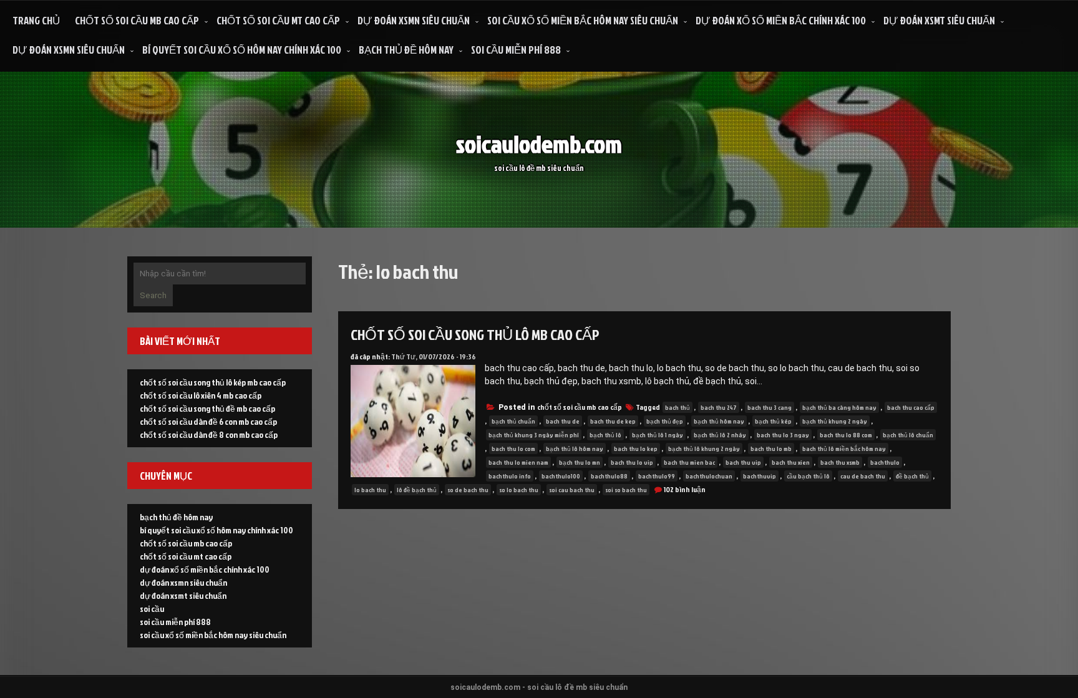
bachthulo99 (656, 476)
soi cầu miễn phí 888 (516, 49)
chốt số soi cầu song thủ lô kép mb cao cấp (213, 382)
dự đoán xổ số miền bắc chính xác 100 (781, 20)
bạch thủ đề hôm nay (406, 49)
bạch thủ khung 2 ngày (834, 421)
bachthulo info (509, 476)
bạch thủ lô (605, 434)
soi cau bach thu (572, 489)
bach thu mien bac (689, 462)
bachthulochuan (709, 476)
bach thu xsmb (840, 462)
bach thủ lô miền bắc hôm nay (844, 448)
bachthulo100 (560, 476)
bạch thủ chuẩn (513, 421)
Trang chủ (36, 20)
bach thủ (677, 407)
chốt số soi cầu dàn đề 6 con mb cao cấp (208, 421)
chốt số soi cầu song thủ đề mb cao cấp (207, 408)
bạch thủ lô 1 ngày (657, 434)
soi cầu (152, 608)
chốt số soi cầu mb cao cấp (137, 20)
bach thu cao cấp (911, 407)
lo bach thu (370, 489)
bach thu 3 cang (769, 407)
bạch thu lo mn (579, 462)
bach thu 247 (719, 407)
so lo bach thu (518, 489)
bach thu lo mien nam (518, 462)
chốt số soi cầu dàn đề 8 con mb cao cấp (209, 434)
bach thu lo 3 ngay (783, 434)
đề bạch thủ (912, 476)
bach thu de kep (613, 421)
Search (153, 295)
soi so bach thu (626, 489)
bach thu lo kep (636, 448)
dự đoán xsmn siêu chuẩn (413, 20)
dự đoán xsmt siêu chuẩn (939, 20)
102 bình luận (685, 489)
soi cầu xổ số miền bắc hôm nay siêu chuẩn (582, 20)
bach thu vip (743, 462)
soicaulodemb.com (539, 143)
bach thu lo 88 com (846, 434)
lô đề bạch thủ (417, 489)
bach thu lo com (513, 448)
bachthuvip (759, 476)
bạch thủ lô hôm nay (574, 448)
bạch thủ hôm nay (719, 421)
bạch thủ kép (773, 421)
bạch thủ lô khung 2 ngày (704, 448)
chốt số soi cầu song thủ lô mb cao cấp (475, 334)
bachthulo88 (609, 476)
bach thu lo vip (632, 462)
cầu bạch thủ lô (808, 476)
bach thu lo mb (771, 448)
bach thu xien (791, 462)
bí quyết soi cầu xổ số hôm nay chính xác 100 (241, 49)
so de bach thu (467, 489)
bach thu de (563, 421)
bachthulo (885, 462)
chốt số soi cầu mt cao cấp (278, 20)
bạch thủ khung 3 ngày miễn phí (533, 434)
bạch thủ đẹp (664, 421)
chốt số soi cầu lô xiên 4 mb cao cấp (200, 395)
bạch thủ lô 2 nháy (720, 434)
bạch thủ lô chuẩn (908, 434)
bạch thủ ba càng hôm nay (839, 407)
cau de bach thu (862, 476)
